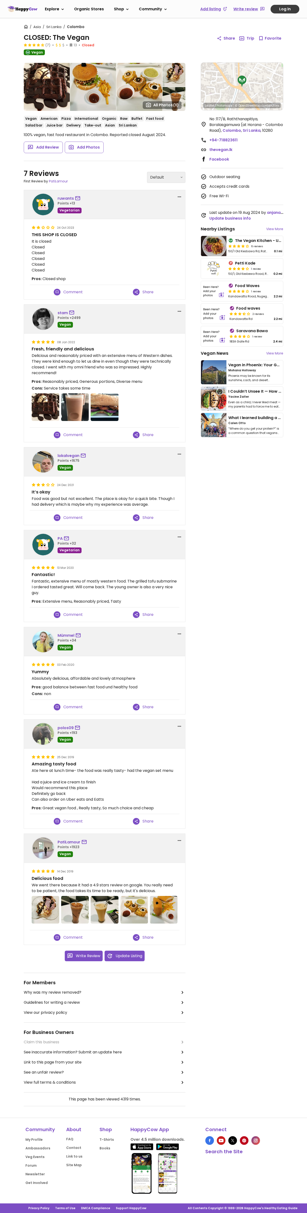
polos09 (66, 728)
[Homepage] (22, 9)
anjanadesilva (281, 212)
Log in (285, 9)
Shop (119, 9)
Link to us (74, 1156)
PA (60, 538)
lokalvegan (68, 455)
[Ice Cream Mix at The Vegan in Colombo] (45, 910)
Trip (250, 38)
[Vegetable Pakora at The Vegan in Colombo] (134, 910)
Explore (52, 9)
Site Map (74, 1165)
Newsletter (35, 1174)
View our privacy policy (45, 1012)
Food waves (248, 308)
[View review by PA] (43, 544)
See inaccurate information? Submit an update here (73, 1052)
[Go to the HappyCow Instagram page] (255, 1140)
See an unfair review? (44, 1072)
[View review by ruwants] (43, 204)
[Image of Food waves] (214, 314)
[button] (242, 81)
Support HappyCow (131, 1208)
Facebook (219, 159)
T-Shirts (107, 1139)
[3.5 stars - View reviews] (240, 314)
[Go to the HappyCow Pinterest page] (244, 1140)
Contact (73, 1147)
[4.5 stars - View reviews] (34, 45)
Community (150, 9)
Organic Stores (89, 9)
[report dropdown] (179, 197)
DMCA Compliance (95, 1208)
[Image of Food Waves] (213, 291)
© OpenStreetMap (247, 105)
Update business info (230, 218)
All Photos (166, 105)
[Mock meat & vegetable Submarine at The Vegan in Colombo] (163, 910)
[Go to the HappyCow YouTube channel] (221, 1140)
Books (105, 1148)
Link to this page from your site (53, 1062)
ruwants (66, 198)
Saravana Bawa (252, 331)
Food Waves (247, 285)
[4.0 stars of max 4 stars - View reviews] (238, 268)
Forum (31, 1165)
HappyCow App (149, 1129)
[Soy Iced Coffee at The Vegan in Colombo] (104, 910)
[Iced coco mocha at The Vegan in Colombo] (75, 407)
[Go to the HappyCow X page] (232, 1140)
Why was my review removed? (52, 992)
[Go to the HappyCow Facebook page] (209, 1140)
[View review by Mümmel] (43, 641)
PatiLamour (58, 181)
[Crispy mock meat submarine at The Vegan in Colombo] (104, 407)
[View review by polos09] (43, 733)
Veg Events (35, 1156)
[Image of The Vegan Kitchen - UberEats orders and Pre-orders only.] (213, 246)
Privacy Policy (38, 1208)
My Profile (34, 1139)
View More (274, 229)
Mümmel (66, 635)
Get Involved (36, 1182)
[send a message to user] (79, 198)
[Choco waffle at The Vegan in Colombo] (45, 407)
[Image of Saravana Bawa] (214, 336)
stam (63, 313)
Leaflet (209, 105)
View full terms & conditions (50, 1082)
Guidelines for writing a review (52, 1002)
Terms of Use (65, 1208)
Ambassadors (37, 1148)
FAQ (69, 1139)
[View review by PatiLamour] (43, 848)
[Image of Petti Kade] (213, 268)
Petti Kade (245, 263)
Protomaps (225, 105)
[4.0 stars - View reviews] (238, 246)
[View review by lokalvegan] (43, 461)
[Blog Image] (213, 372)
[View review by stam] (43, 318)
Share (229, 38)
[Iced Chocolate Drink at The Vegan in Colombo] (75, 910)
